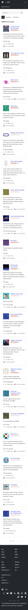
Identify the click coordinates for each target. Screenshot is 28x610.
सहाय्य (2, 565)
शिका (2, 562)
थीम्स (16, 552)
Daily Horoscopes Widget (16, 370)
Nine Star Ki (14, 434)
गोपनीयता (3, 557)
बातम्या (2, 552)
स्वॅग (16, 570)
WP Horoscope (15, 458)
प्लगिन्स (16, 554)
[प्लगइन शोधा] (21, 12)
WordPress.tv (5, 570)
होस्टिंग (3, 554)
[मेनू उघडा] (25, 2)
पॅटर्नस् (16, 557)
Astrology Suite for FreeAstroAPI (16, 512)
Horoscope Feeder (16, 314)
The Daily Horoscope (17, 53)
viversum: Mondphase (17, 413)
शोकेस (16, 549)
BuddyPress (5, 583)
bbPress (4, 580)
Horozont (13, 240)
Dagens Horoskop (16, 340)
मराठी (6, 589)
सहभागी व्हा (17, 562)
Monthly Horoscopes (17, 133)
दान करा (17, 567)
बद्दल (2, 549)
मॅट (2, 577)
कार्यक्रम (17, 565)
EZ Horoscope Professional (15, 27)
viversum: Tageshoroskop (16, 392)
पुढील (17, 541)
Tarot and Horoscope (17, 216)
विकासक (3, 567)
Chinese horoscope (17, 294)
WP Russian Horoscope (14, 266)
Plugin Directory (5, 6)
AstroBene (14, 485)
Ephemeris (14, 106)
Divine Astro (14, 80)
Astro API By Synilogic (17, 190)
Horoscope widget (16, 161)
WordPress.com (6, 575)
